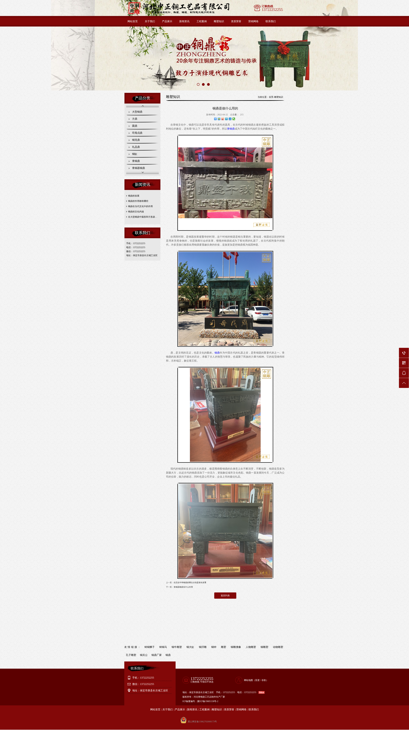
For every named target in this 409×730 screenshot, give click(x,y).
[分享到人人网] (230, 119)
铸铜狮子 (149, 647)
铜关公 (144, 655)
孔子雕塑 (131, 655)
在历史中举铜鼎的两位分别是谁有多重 (190, 582)
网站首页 (132, 21)
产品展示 (167, 21)
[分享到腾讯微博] (226, 119)
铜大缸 (190, 647)
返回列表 (225, 595)
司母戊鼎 (137, 132)
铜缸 (134, 154)
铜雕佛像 (236, 647)
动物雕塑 (278, 647)
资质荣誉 (236, 21)
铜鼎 (217, 352)
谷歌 (264, 680)
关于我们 (150, 21)
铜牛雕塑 (177, 647)
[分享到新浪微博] (222, 119)
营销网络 (253, 21)
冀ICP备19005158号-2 (207, 701)
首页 (271, 97)
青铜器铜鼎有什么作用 (183, 587)
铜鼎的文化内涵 (136, 211)
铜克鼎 (136, 140)
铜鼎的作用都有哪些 (138, 201)
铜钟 (213, 647)
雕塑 (223, 647)
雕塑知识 (219, 21)
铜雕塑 (264, 647)
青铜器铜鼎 (138, 168)
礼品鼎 (136, 147)
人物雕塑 (251, 647)
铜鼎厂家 (156, 655)
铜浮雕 (203, 647)
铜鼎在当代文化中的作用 (140, 206)
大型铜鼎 (137, 111)
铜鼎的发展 (133, 196)
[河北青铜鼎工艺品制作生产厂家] (183, 14)
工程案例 (202, 21)
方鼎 (134, 118)
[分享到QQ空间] (219, 119)
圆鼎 (134, 125)
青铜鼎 (136, 161)
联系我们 (271, 21)
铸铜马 (163, 647)
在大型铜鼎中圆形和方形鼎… (142, 217)
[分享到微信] (233, 119)
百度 (257, 680)
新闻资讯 (184, 21)
